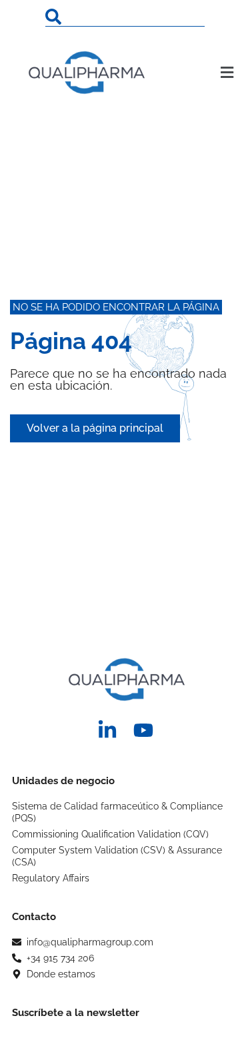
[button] (215, 72)
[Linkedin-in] (107, 730)
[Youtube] (143, 730)
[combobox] (124, 17)
